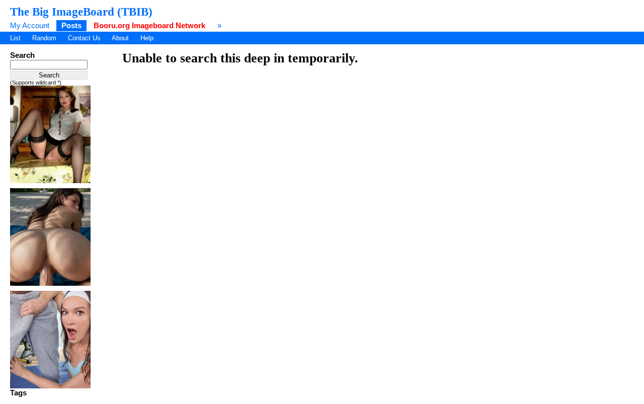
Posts (71, 25)
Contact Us (84, 38)
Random (44, 38)
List (15, 38)
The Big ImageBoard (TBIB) (81, 11)
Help (146, 38)
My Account (29, 25)
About (120, 38)
